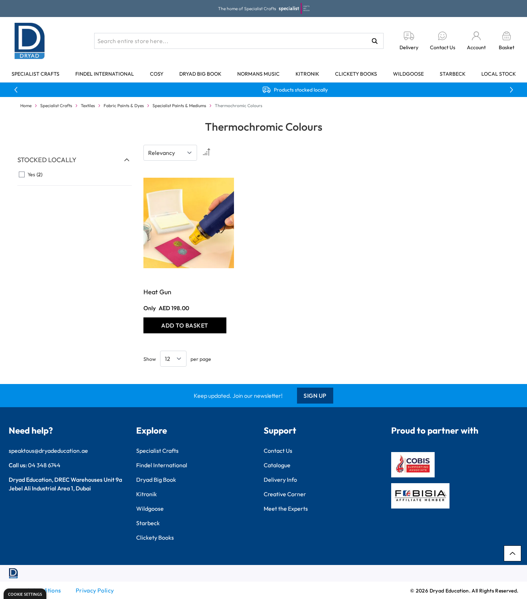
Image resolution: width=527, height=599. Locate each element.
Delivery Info (280, 479)
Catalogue (277, 465)
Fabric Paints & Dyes (124, 105)
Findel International (104, 74)
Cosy (156, 74)
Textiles (88, 105)
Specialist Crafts (35, 74)
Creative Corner (285, 494)
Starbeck (452, 74)
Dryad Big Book (200, 74)
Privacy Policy (95, 590)
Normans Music (258, 74)
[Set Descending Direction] (205, 152)
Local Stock (498, 74)
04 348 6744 (44, 465)
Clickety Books (356, 74)
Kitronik (307, 74)
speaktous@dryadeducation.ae (48, 450)
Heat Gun (157, 292)
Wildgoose (408, 74)
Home (26, 105)
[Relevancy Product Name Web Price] (170, 153)
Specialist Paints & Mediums (179, 105)
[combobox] (239, 41)
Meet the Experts (286, 508)
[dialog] (25, 594)
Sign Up (315, 395)
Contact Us (278, 450)
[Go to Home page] (30, 41)
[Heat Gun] (184, 223)
